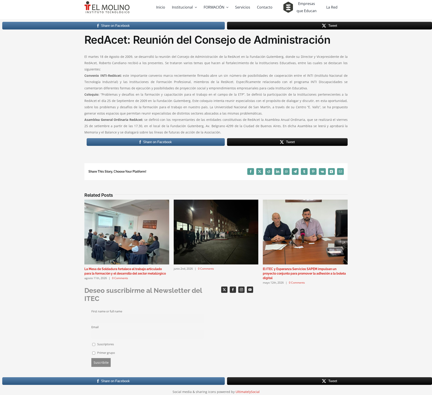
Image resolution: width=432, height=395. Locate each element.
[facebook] (233, 290)
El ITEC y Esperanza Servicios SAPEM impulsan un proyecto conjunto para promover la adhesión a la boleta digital (304, 273)
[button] (87, 242)
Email (95, 327)
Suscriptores (105, 344)
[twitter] (224, 290)
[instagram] (241, 290)
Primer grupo (106, 353)
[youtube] (250, 290)
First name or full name (106, 311)
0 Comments (120, 278)
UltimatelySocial (248, 392)
